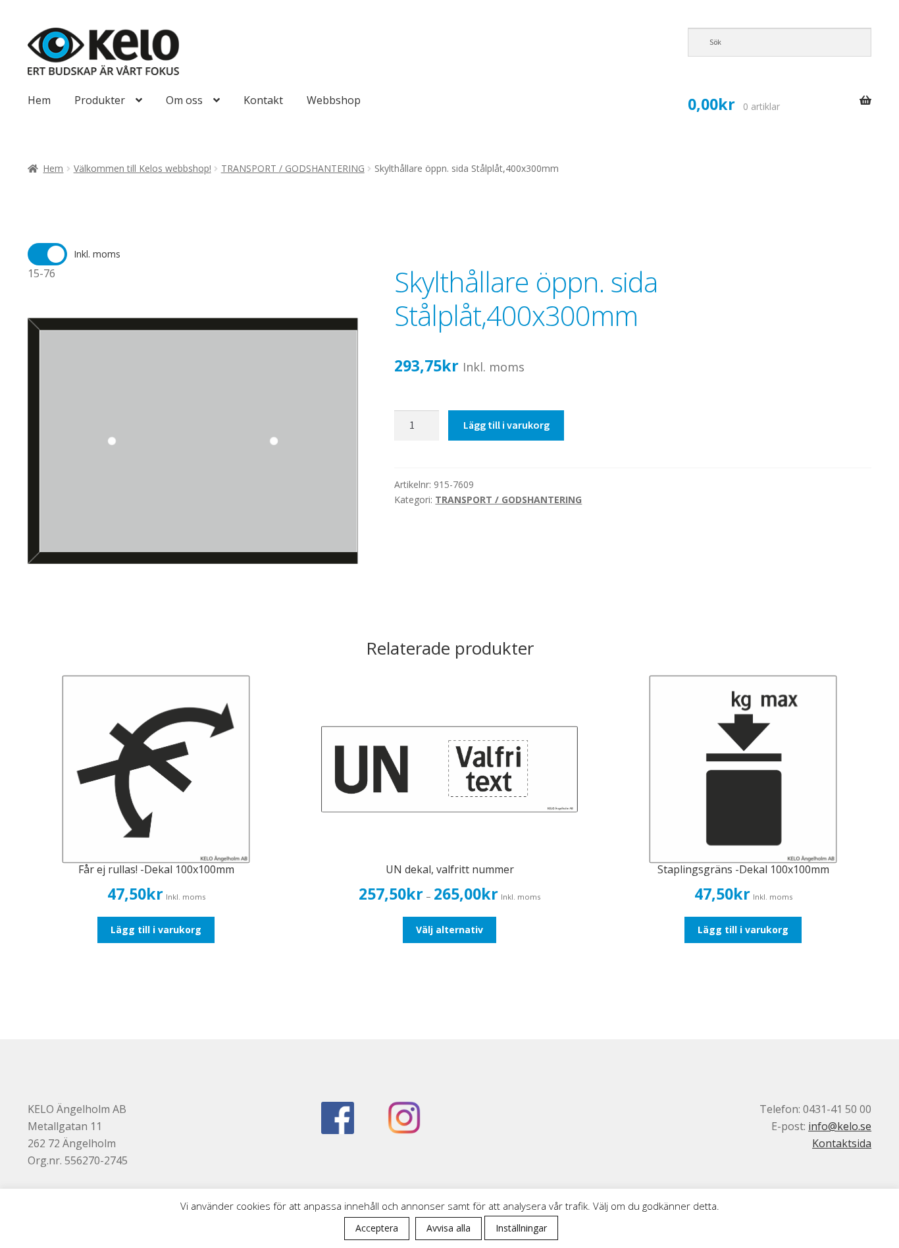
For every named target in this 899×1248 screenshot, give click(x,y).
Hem (39, 100)
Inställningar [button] (521, 1228)
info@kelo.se (839, 1126)
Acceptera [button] (376, 1228)
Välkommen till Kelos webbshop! (142, 168)
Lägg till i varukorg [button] (156, 929)
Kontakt (263, 100)
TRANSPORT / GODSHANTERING (293, 168)
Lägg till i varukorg (506, 424)
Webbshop (334, 100)
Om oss (184, 100)
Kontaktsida (841, 1143)
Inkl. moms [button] (97, 254)
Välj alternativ (449, 929)
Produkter (99, 100)
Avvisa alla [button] (448, 1228)
